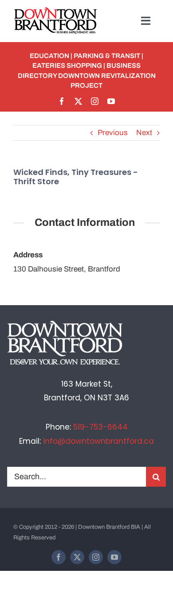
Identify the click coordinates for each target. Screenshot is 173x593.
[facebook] (62, 101)
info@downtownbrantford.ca (98, 441)
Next (144, 132)
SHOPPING (84, 65)
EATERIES (48, 65)
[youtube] (111, 101)
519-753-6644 (100, 427)
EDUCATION (49, 55)
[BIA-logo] (56, 11)
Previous (113, 132)
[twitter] (78, 101)
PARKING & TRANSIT (107, 55)
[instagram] (94, 101)
